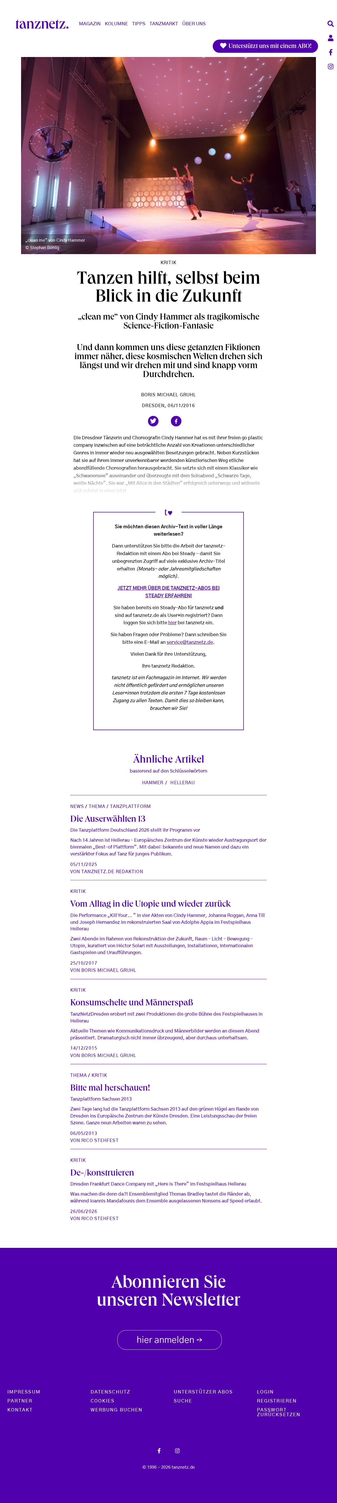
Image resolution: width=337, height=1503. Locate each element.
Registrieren (277, 1401)
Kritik (168, 262)
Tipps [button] (138, 24)
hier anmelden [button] (169, 1340)
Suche (183, 1401)
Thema (97, 806)
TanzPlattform (130, 806)
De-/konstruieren (102, 1173)
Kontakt (20, 1410)
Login (265, 1392)
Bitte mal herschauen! (110, 1088)
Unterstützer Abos (203, 1392)
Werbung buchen (116, 1410)
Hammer (152, 783)
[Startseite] (44, 24)
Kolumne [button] (116, 24)
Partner (20, 1401)
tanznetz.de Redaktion (112, 871)
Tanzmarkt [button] (164, 24)
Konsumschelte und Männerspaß (131, 1003)
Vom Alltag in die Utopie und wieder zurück (150, 904)
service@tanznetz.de (190, 642)
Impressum (24, 1392)
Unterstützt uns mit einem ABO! (269, 47)
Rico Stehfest (100, 1140)
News (77, 806)
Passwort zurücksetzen (278, 1412)
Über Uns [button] (194, 24)
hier (172, 623)
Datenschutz (110, 1392)
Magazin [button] (90, 24)
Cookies (103, 1401)
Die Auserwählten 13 (108, 819)
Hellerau (182, 783)
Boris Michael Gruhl (168, 395)
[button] (153, 421)
